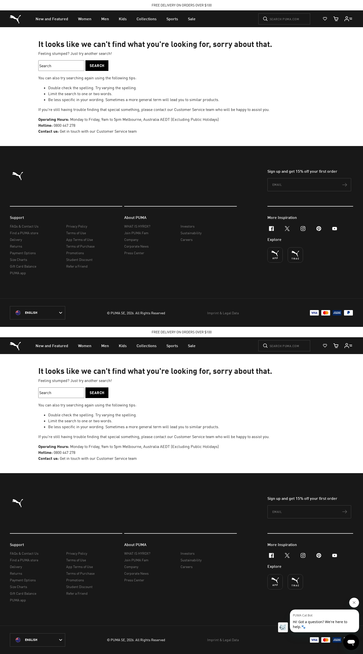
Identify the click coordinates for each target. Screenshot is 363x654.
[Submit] (265, 19)
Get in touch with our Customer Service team (98, 131)
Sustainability (191, 233)
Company (131, 239)
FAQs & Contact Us (24, 226)
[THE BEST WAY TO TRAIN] (295, 255)
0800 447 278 (64, 125)
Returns (16, 246)
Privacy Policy (76, 226)
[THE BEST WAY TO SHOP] (275, 255)
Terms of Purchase (80, 246)
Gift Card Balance (23, 266)
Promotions (75, 253)
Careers (187, 239)
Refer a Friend (77, 266)
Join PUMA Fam (136, 233)
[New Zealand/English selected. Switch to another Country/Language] (37, 312)
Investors (188, 226)
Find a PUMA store (24, 233)
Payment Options (23, 253)
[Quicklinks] (348, 19)
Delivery (16, 239)
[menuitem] (52, 18)
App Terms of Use (79, 239)
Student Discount (79, 259)
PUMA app (18, 273)
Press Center (134, 253)
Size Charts (18, 259)
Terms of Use (76, 233)
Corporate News (136, 246)
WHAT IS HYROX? (137, 226)
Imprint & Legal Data (223, 313)
